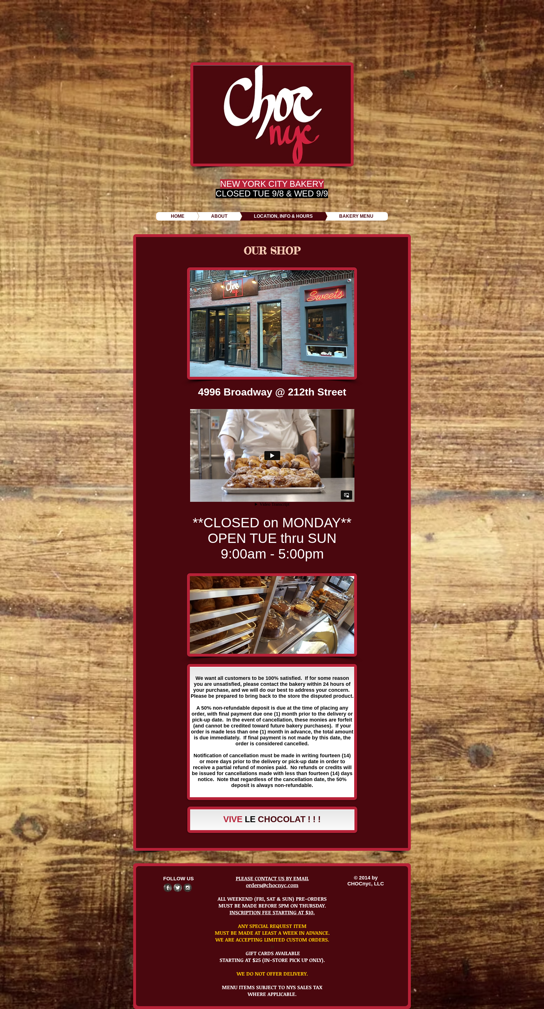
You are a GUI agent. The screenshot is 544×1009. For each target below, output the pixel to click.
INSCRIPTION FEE (251, 912)
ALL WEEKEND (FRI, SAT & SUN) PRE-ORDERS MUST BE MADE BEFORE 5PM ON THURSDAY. (272, 902)
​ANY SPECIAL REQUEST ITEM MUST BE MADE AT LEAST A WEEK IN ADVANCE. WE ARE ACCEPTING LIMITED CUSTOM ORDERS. (272, 933)
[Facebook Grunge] (167, 887)
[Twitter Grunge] (177, 887)
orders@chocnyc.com (272, 885)
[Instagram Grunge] (187, 887)
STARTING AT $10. (294, 912)
